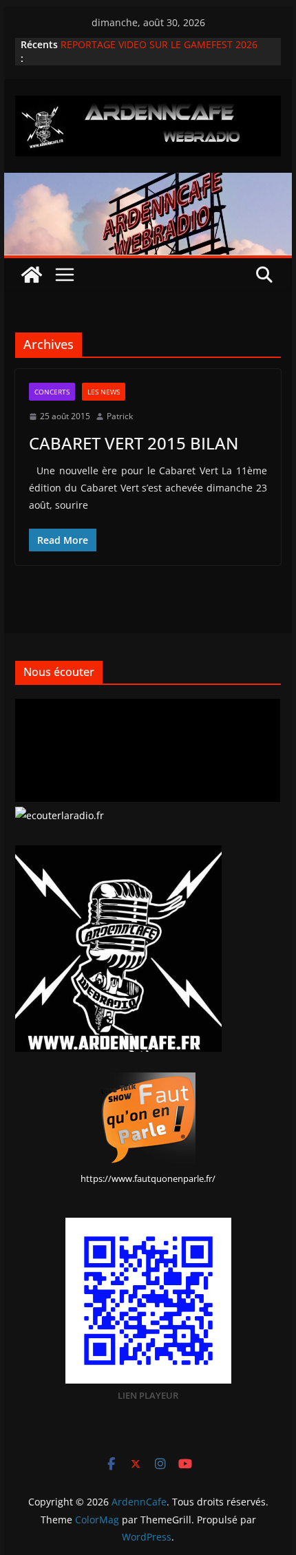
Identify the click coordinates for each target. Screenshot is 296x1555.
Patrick (120, 416)
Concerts (52, 391)
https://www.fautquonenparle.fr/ (148, 1178)
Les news (103, 391)
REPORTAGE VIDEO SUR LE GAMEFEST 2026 (159, 44)
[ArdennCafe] (147, 182)
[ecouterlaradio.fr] (59, 815)
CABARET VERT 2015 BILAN (133, 443)
